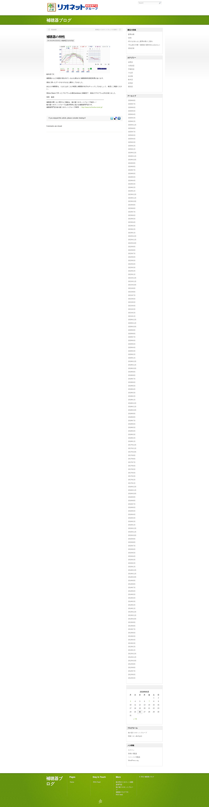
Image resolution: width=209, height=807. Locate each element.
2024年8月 (131, 166)
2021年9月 (131, 288)
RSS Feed (96, 782)
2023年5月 (131, 219)
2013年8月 (131, 626)
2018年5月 (131, 427)
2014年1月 (131, 608)
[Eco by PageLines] (100, 801)
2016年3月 (131, 518)
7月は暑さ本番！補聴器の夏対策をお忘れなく (144, 45)
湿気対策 (131, 48)
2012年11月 (132, 657)
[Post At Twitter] (111, 119)
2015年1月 (131, 567)
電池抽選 (53, 29)
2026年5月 (131, 111)
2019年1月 (131, 400)
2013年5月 (131, 636)
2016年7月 (131, 504)
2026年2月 (131, 121)
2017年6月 (131, 466)
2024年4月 (131, 180)
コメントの (134, 757)
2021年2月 (131, 313)
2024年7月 (131, 170)
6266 (129, 38)
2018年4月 (131, 431)
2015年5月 (131, 553)
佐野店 (130, 62)
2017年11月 (132, 448)
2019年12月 (132, 361)
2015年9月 (131, 539)
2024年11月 (132, 156)
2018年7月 (131, 421)
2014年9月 (131, 580)
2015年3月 (131, 560)
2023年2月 (131, 229)
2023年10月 (132, 201)
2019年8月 (131, 375)
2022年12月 (132, 236)
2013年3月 (131, 643)
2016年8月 (131, 500)
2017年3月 (131, 476)
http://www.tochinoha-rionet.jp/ (91, 107)
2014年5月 (131, 594)
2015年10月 (132, 535)
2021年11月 (132, 281)
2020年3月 (131, 351)
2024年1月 (131, 191)
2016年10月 (132, 493)
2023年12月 (132, 194)
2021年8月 (131, 292)
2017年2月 (131, 480)
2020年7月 (131, 337)
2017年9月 (131, 455)
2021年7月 (131, 295)
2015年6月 (131, 549)
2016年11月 (132, 490)
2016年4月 (131, 514)
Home (72, 782)
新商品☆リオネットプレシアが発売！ (106, 29)
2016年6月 (131, 507)
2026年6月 (131, 107)
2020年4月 (131, 347)
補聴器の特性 (55, 36)
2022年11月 (132, 240)
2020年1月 (131, 358)
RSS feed (119, 795)
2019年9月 (131, 372)
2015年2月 (131, 563)
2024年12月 (132, 153)
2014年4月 (131, 598)
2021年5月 (131, 302)
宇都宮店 (131, 69)
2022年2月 (131, 271)
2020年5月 (131, 344)
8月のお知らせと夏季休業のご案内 (140, 41)
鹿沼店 (130, 86)
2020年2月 (131, 354)
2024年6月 (131, 173)
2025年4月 (131, 139)
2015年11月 (132, 532)
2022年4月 (131, 264)
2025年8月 (131, 128)
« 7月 (135, 719)
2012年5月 (131, 678)
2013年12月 (132, 612)
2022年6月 (131, 257)
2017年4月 (131, 473)
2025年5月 (131, 135)
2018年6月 (131, 424)
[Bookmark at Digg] (118, 119)
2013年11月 (132, 615)
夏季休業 (131, 34)
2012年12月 (132, 654)
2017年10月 (132, 452)
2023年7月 (131, 212)
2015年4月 (131, 556)
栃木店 (64, 40)
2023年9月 (131, 205)
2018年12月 (132, 403)
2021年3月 (131, 309)
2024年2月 (131, 187)
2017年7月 (131, 462)
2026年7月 (131, 104)
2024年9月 (131, 163)
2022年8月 (131, 250)
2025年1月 (131, 149)
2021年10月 (132, 285)
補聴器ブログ (54, 780)
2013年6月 (131, 633)
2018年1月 (131, 441)
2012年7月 (131, 671)
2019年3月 (131, 393)
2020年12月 (132, 320)
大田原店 (131, 66)
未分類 (130, 76)
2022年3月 (131, 267)
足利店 (130, 83)
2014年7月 (131, 587)
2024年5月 (131, 177)
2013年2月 (131, 647)
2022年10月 (132, 243)
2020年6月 (131, 340)
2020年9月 (131, 330)
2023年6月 (131, 215)
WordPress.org (133, 760)
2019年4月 (131, 389)
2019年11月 (132, 365)
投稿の (132, 753)
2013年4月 (131, 640)
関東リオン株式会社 (135, 736)
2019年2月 (131, 396)
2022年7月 (131, 253)
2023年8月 (131, 208)
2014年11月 (132, 574)
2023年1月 (131, 233)
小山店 (130, 73)
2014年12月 (132, 570)
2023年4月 (131, 222)
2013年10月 (132, 619)
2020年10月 (132, 327)
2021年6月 (131, 299)
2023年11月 (132, 198)
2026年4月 (131, 114)
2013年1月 (131, 650)
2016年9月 (131, 497)
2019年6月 (131, 382)
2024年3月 (131, 184)
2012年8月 (131, 667)
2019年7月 (131, 379)
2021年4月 (131, 306)
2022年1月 (131, 274)
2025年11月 (132, 125)
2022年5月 (131, 260)
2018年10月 (132, 410)
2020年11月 (132, 323)
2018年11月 (132, 406)
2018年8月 (131, 417)
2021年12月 (132, 278)
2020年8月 (131, 334)
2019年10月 (132, 368)
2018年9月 (131, 413)
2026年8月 (131, 100)
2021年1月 (131, 316)
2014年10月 (132, 577)
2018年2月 (131, 438)
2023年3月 (131, 226)
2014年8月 (131, 584)
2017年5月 (131, 469)
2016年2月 (131, 521)
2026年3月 (131, 118)
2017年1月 (131, 483)
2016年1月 (131, 525)
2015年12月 (132, 528)
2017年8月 (131, 459)
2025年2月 (131, 146)
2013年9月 (131, 622)
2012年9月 (131, 664)
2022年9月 (131, 247)
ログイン (131, 750)
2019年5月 (131, 386)
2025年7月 (131, 132)
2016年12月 (132, 487)
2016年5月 (131, 511)
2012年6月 (131, 674)
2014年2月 (131, 605)
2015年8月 (131, 542)
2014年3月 (131, 601)
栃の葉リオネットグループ (137, 733)
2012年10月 (132, 661)
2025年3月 (131, 142)
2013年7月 (131, 629)
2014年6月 (131, 591)
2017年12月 (132, 445)
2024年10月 (132, 160)
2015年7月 (131, 546)
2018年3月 (131, 434)
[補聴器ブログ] (74, 12)
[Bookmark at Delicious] (115, 119)
